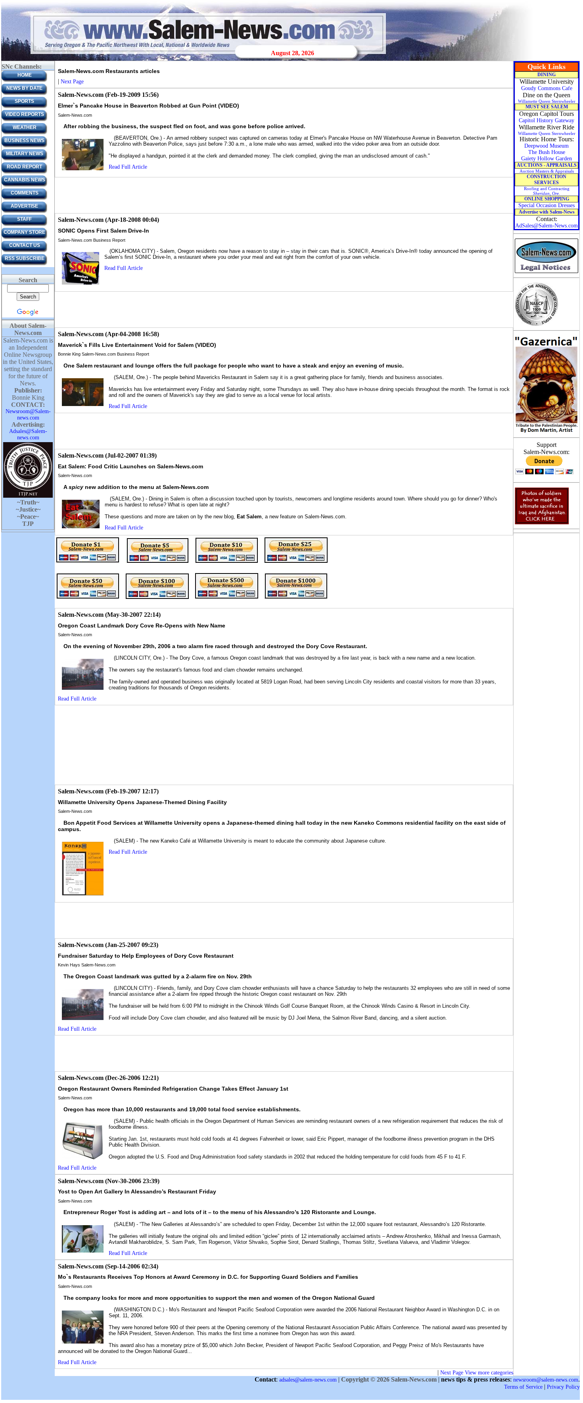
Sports (24, 101)
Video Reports (24, 114)
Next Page (72, 82)
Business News (24, 140)
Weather (24, 127)
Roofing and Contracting (547, 191)
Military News (24, 153)
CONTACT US (24, 245)
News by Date (24, 88)
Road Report (24, 166)
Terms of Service (523, 1387)
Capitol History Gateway (546, 120)
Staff (24, 219)
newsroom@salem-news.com (545, 1380)
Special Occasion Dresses (546, 205)
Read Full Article (128, 167)
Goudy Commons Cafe (546, 88)
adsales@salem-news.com (308, 1380)
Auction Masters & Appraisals (547, 171)
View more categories (489, 1373)
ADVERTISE (24, 206)
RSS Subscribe (24, 258)
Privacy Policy (563, 1387)
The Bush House (546, 152)
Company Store (24, 232)
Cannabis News (24, 180)
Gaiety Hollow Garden (546, 159)
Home (24, 75)
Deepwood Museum (546, 146)
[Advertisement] (284, 195)
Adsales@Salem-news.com (28, 434)
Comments (24, 193)
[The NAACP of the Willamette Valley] (536, 325)
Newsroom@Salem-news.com (28, 414)
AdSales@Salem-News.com (546, 226)
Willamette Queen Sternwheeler (546, 101)
